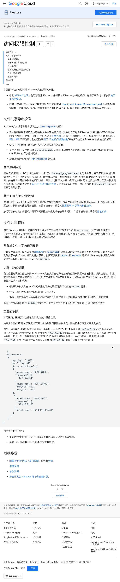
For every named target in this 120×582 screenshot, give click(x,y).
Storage (32, 36)
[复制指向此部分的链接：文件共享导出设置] (34, 119)
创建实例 (14, 466)
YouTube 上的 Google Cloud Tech (103, 550)
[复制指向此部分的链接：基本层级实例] (24, 167)
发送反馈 (109, 44)
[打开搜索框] (81, 3)
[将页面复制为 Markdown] (47, 44)
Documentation (18, 36)
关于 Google (9, 562)
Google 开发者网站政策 (25, 508)
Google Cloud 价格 (12, 532)
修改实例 (102, 211)
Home (6, 36)
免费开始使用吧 (106, 12)
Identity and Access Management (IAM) (82, 104)
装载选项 (38, 251)
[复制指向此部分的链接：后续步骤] (20, 453)
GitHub (65, 528)
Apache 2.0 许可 (94, 505)
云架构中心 (67, 542)
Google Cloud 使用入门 (72, 532)
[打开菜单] (5, 3)
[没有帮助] (114, 36)
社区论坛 (37, 528)
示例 (50, 460)
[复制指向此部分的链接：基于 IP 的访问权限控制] (37, 196)
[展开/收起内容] (16, 52)
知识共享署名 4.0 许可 (49, 505)
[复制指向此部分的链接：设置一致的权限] (27, 267)
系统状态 (37, 542)
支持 (35, 532)
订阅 (33, 568)
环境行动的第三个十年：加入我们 (76, 562)
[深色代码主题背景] (113, 347)
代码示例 (66, 537)
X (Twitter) (96, 537)
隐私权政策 (22, 562)
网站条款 (34, 562)
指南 (53, 36)
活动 (93, 532)
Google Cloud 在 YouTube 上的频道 (102, 543)
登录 (114, 3)
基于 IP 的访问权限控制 (55, 139)
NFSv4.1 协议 (22, 95)
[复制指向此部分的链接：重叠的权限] (21, 311)
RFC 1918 (14, 139)
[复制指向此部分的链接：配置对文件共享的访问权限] (41, 246)
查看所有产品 (10, 528)
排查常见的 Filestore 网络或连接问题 (28, 476)
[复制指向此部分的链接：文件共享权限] (27, 223)
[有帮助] (110, 36)
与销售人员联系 (11, 542)
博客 (93, 528)
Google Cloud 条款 (49, 562)
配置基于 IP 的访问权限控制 (76, 205)
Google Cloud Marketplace (16, 537)
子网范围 (56, 135)
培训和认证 (67, 547)
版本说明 (37, 537)
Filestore (15, 12)
